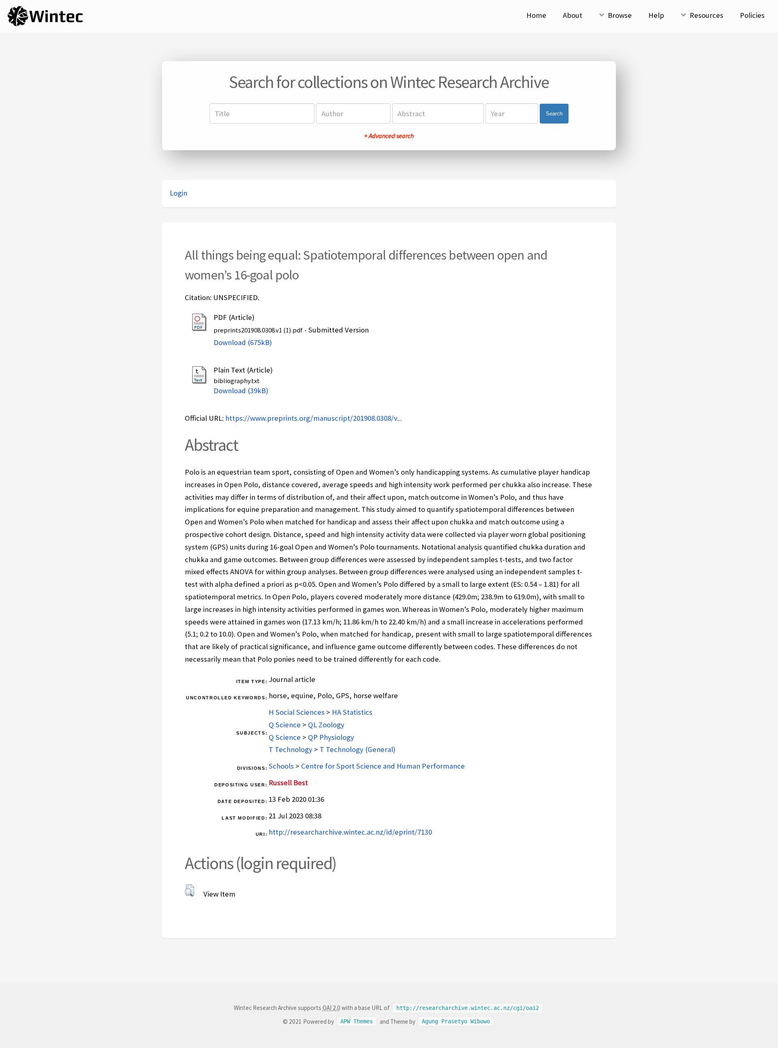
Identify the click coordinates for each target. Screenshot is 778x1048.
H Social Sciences (297, 712)
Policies (752, 15)
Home (536, 15)
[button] (189, 890)
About (572, 15)
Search (554, 114)
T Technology (290, 749)
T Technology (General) (357, 749)
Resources (706, 15)
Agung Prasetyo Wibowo (456, 1021)
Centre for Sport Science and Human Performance (383, 766)
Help (656, 15)
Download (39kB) (241, 390)
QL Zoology (326, 724)
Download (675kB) (243, 342)
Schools (281, 766)
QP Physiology (331, 737)
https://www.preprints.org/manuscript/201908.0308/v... (313, 418)
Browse (620, 15)
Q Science (285, 724)
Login (178, 193)
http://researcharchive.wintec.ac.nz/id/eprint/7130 (350, 832)
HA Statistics (352, 712)
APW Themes (356, 1021)
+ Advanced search (389, 136)
